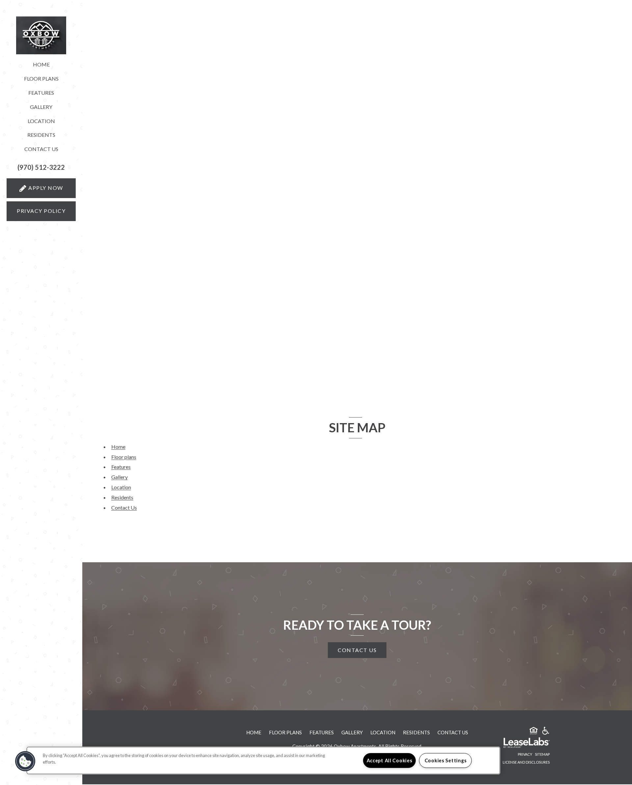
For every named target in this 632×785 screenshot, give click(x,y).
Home (41, 64)
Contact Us (41, 149)
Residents (41, 135)
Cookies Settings (446, 760)
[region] (263, 760)
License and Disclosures (526, 762)
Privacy (525, 754)
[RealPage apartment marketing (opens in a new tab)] (517, 743)
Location (41, 121)
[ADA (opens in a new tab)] (546, 732)
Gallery (41, 107)
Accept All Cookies (389, 760)
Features (41, 92)
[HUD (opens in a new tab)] (534, 732)
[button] (41, 167)
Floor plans (41, 78)
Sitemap (542, 754)
